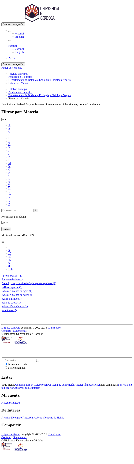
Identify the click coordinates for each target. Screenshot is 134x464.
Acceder (6, 402)
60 (9, 262)
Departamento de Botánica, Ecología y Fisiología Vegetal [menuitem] (39, 79)
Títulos (87, 384)
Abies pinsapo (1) (11, 298)
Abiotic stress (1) (11, 302)
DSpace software (10, 327)
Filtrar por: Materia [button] (12, 67)
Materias (95, 384)
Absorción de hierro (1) (15, 306)
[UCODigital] (21, 343)
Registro (15, 402)
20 (9, 256)
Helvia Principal (19, 89)
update (6, 229)
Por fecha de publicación (61, 384)
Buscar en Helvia (17, 364)
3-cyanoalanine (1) (12, 279)
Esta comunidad (16, 367)
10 (9, 253)
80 (9, 265)
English (19, 36)
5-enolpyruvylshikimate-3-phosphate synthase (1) (29, 283)
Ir (35, 210)
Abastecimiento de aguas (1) (17, 294)
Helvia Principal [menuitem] (18, 73)
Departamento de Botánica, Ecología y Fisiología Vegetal (39, 95)
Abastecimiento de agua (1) (17, 290)
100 (10, 269)
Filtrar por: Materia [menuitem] (18, 83)
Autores (79, 384)
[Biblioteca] (7, 343)
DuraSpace (54, 327)
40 (9, 259)
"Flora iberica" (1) (12, 275)
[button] (9, 31)
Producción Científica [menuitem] (20, 76)
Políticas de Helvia (54, 417)
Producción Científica (20, 92)
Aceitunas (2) (9, 310)
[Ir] (37, 361)
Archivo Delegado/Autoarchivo (18, 417)
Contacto (6, 330)
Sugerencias (20, 330)
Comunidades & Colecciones (31, 384)
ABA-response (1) (12, 287)
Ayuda (40, 417)
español (19, 33)
